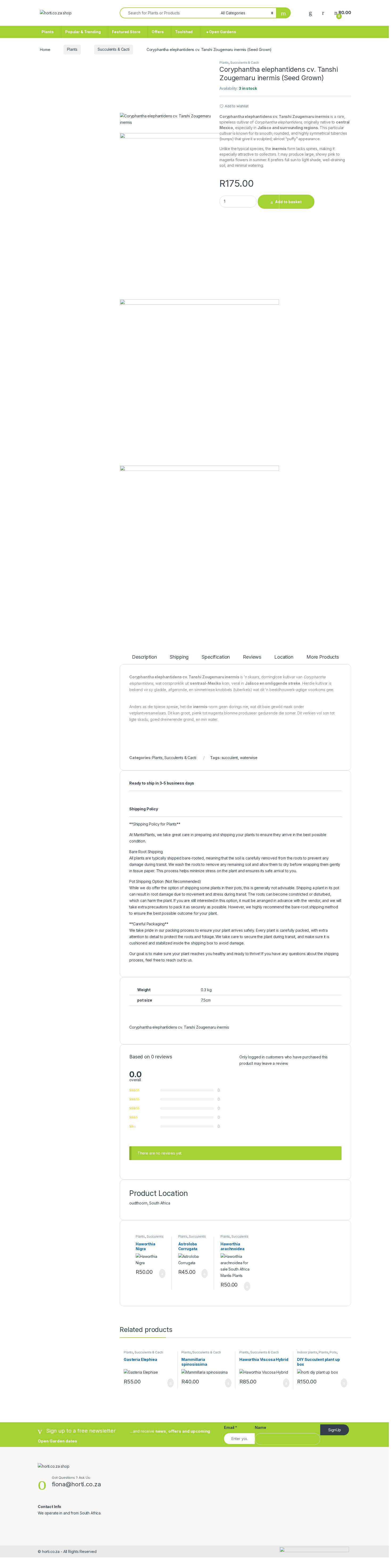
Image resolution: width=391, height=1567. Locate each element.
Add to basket (288, 201)
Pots (333, 1352)
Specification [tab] (216, 657)
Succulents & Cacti (113, 49)
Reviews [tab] (252, 657)
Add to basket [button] (159, 1273)
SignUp (334, 1430)
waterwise (248, 757)
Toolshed (184, 31)
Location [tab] (283, 657)
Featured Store (126, 31)
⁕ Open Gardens (220, 31)
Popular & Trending (83, 31)
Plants (47, 31)
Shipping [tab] (179, 657)
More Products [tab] (322, 657)
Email (230, 1427)
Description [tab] (144, 657)
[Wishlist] (310, 12)
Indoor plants (307, 1352)
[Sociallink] (40, 1524)
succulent (230, 757)
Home (45, 49)
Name (260, 1427)
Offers (158, 31)
